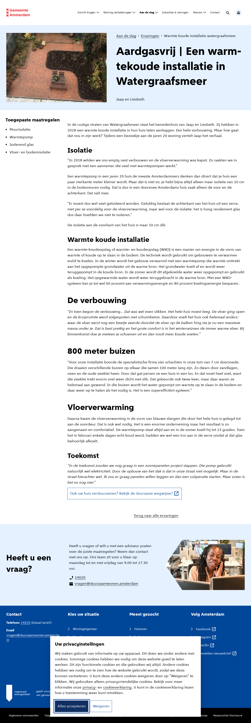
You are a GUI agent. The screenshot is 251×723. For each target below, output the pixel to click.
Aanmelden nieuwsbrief (216, 653)
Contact (215, 12)
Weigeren (101, 706)
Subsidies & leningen (175, 12)
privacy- (89, 687)
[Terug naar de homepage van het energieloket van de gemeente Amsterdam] (18, 12)
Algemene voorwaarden (24, 715)
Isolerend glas (22, 144)
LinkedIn (205, 645)
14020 (80, 577)
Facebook (206, 629)
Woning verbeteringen (117, 12)
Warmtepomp (21, 137)
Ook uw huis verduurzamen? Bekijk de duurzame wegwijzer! (126, 495)
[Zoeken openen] (227, 12)
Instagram (206, 637)
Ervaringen (150, 35)
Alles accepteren (71, 706)
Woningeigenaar (85, 629)
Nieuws (197, 12)
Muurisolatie (20, 129)
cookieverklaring (117, 687)
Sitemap (202, 715)
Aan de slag (146, 12)
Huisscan (140, 629)
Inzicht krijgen (86, 12)
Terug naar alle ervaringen (156, 515)
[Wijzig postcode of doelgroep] (238, 12)
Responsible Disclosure (227, 715)
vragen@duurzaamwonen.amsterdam (106, 583)
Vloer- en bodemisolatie (30, 152)
